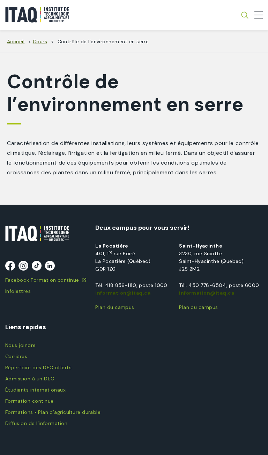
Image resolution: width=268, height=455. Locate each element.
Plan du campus (114, 307)
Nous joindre (20, 345)
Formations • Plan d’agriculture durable (52, 412)
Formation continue (29, 401)
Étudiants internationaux (35, 390)
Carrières (16, 356)
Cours (40, 41)
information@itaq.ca (122, 293)
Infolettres (18, 291)
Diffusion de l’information (36, 423)
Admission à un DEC (29, 379)
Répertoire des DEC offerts (38, 367)
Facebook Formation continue (42, 280)
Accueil (15, 41)
